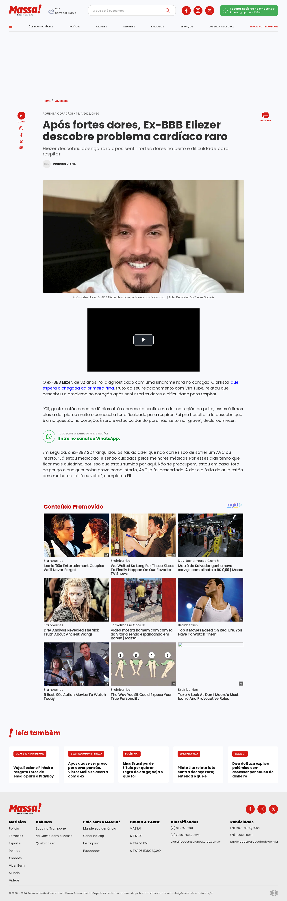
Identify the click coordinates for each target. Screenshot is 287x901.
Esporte (15, 843)
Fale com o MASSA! (101, 822)
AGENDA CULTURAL (221, 26)
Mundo (14, 873)
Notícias (17, 822)
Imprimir (265, 120)
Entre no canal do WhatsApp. (89, 438)
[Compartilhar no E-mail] (21, 148)
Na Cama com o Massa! (54, 836)
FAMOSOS (157, 26)
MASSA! (135, 828)
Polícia (14, 828)
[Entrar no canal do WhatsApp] (49, 436)
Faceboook (91, 850)
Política (14, 850)
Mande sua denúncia (99, 828)
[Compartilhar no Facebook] (21, 136)
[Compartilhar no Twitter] (21, 142)
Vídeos (14, 880)
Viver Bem (17, 865)
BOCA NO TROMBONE (264, 26)
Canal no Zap (93, 836)
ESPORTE (129, 26)
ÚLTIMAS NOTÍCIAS (41, 26)
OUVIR (21, 121)
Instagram (91, 843)
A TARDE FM (139, 843)
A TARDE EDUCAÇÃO (145, 850)
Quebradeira (45, 843)
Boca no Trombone (51, 828)
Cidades (15, 858)
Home (48, 101)
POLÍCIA (75, 26)
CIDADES (101, 26)
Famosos (61, 101)
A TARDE (136, 836)
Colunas (44, 822)
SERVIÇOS (186, 26)
